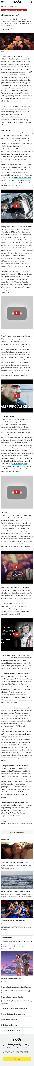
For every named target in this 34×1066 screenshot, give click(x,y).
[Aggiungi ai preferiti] (11, 29)
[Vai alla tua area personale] (32, 2)
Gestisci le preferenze (11, 1046)
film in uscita (14, 823)
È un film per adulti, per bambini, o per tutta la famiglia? (16, 289)
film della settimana (19, 821)
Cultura (4, 6)
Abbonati (17, 1059)
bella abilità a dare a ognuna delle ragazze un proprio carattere (15, 744)
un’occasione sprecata (19, 463)
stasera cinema (18, 826)
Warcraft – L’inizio (14, 815)
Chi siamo (9, 1044)
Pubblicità (17, 1044)
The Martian (16, 771)
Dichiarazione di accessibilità (17, 1048)
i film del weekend (26, 823)
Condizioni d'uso (25, 1046)
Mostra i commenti (17, 832)
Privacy (25, 1044)
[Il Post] (17, 1)
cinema (9, 821)
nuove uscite (7, 826)
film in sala (5, 823)
